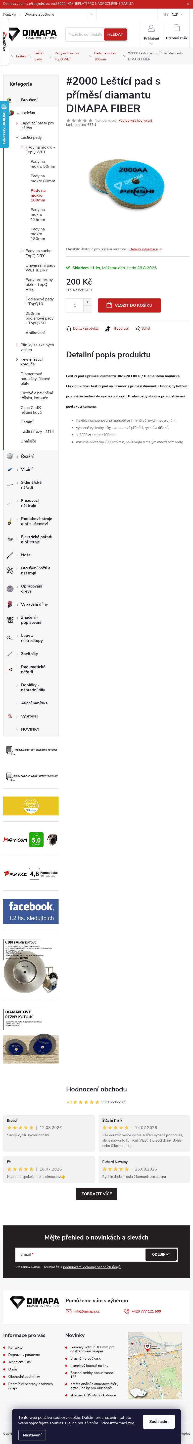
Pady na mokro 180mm (38, 234)
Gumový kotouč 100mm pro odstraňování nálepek (92, 1349)
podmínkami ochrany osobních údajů (92, 1267)
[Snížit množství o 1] (87, 308)
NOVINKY (30, 729)
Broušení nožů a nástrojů (36, 570)
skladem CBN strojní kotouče (93, 1395)
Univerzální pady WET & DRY (40, 268)
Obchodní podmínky (24, 1376)
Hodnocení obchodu (96, 1089)
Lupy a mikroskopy (32, 638)
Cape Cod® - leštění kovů (32, 410)
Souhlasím (158, 1421)
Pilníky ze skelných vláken (37, 347)
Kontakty (9, 14)
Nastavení (32, 1435)
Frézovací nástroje (30, 503)
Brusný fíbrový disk (85, 1359)
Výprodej (29, 716)
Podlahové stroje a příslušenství (36, 521)
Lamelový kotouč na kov (89, 1366)
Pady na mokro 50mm (43, 164)
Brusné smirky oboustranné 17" (92, 1375)
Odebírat (161, 1254)
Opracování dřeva (31, 588)
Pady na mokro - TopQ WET (40, 150)
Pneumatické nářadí (33, 669)
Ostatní (27, 422)
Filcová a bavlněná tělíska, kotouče (37, 395)
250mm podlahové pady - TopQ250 (40, 318)
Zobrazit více (96, 1194)
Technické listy (19, 1362)
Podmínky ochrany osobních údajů (30, 1386)
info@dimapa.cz (87, 1311)
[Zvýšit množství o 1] (87, 302)
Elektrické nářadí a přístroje (36, 539)
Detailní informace (143, 249)
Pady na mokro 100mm (38, 195)
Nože (26, 555)
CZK (175, 14)
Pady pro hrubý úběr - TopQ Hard (39, 284)
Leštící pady (31, 137)
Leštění (28, 113)
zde (131, 1423)
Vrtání (26, 469)
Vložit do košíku (133, 305)
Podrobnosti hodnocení (135, 121)
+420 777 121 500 (146, 1311)
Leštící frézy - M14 (37, 431)
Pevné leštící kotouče (32, 362)
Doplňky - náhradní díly (33, 687)
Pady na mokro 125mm (38, 214)
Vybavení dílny (34, 604)
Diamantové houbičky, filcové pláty (35, 378)
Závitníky (29, 654)
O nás (13, 1369)
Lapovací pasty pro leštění (37, 125)
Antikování (35, 333)
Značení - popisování (31, 620)
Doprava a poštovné (39, 14)
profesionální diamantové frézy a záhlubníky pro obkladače (94, 1386)
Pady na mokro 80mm (43, 178)
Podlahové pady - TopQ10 (40, 301)
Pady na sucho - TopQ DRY (40, 253)
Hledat (115, 34)
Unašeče (28, 441)
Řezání (27, 456)
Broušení (29, 100)
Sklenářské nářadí (31, 485)
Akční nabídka (34, 703)
